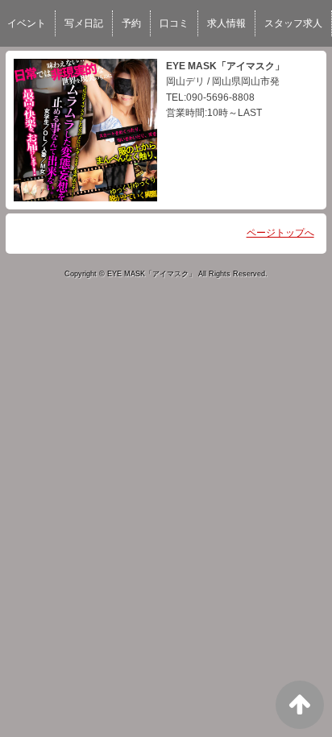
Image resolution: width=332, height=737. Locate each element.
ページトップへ (280, 232)
